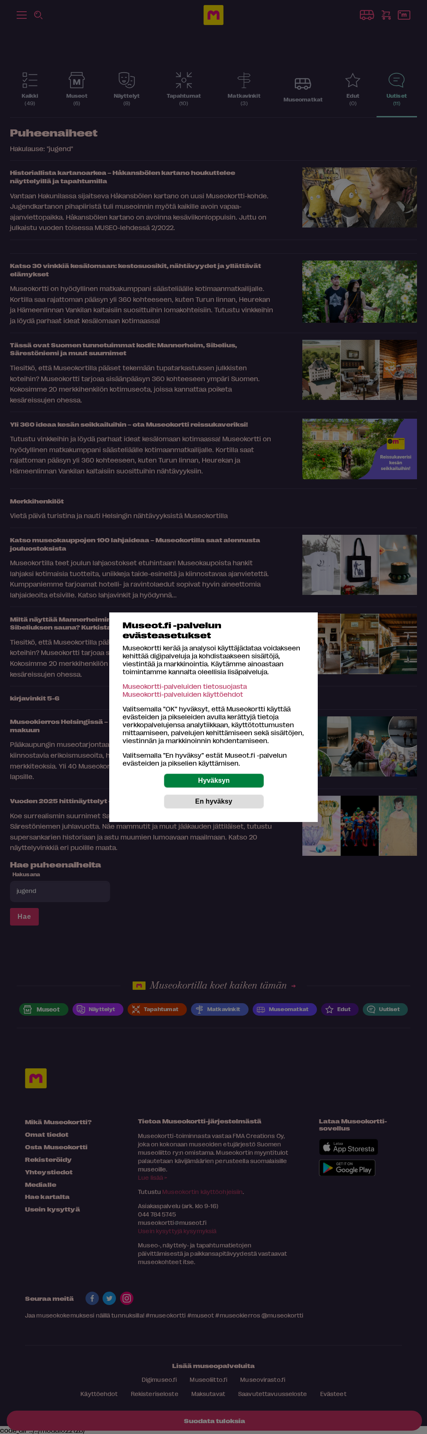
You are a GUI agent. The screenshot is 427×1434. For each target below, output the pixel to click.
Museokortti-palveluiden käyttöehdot (183, 694)
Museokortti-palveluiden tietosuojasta (185, 686)
